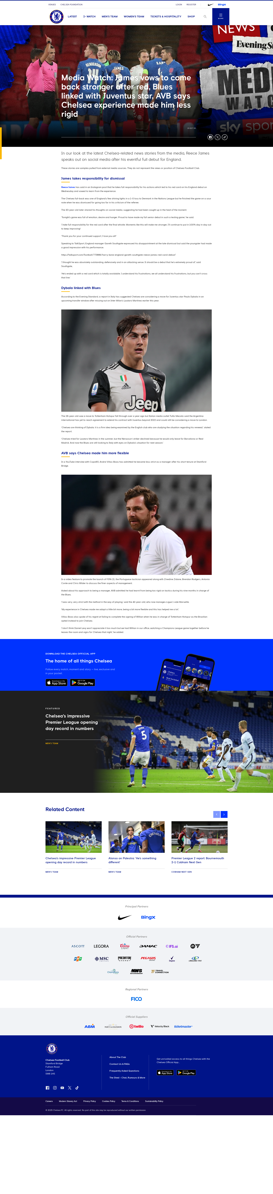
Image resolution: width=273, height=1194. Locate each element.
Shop (191, 16)
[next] (224, 814)
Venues (52, 5)
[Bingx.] (222, 4)
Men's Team (110, 16)
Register (191, 5)
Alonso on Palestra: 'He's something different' (132, 860)
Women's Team (134, 16)
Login (179, 5)
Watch (91, 16)
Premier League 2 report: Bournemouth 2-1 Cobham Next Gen (197, 860)
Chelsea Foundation (71, 5)
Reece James (68, 187)
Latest (72, 16)
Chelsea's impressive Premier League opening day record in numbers (71, 860)
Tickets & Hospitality (165, 16)
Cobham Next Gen (181, 872)
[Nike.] (211, 4)
